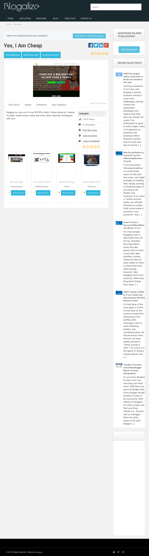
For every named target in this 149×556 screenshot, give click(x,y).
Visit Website (13, 55)
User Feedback (59, 104)
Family (66, 186)
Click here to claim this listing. (89, 35)
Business (18, 24)
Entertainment (16, 186)
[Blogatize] (38, 6)
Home (8, 24)
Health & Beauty (41, 186)
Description (14, 104)
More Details (18, 193)
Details (28, 104)
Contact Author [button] (50, 55)
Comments (41, 104)
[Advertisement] (132, 489)
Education (92, 186)
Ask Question (129, 49)
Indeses (39, 552)
